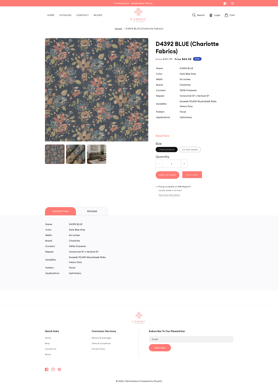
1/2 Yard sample (190, 149)
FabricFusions (132, 381)
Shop (47, 343)
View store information (169, 195)
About (48, 354)
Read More (162, 135)
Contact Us (50, 349)
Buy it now (192, 174)
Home (118, 28)
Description (60, 211)
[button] (198, 15)
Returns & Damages (101, 338)
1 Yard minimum (167, 149)
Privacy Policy (98, 349)
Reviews (92, 211)
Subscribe (159, 347)
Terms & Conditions (101, 343)
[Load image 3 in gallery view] (96, 154)
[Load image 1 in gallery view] (54, 154)
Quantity (162, 157)
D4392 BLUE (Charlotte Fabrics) (144, 28)
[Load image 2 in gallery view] (75, 154)
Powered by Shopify (151, 381)
